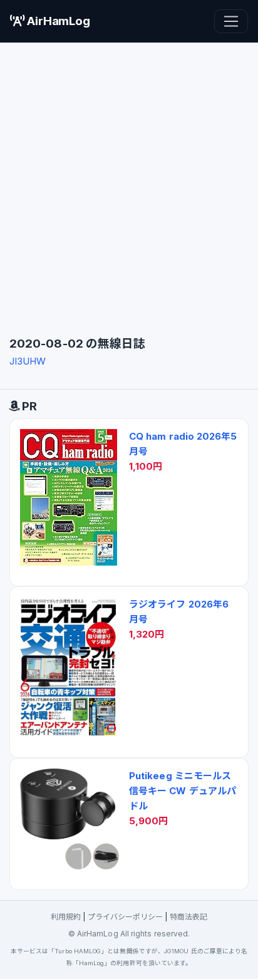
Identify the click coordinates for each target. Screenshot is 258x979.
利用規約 (66, 916)
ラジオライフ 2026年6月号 (179, 611)
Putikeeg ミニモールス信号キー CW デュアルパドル (182, 791)
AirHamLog (57, 21)
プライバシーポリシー (125, 916)
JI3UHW (27, 361)
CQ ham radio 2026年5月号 (183, 443)
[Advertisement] (129, 187)
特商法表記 (188, 916)
